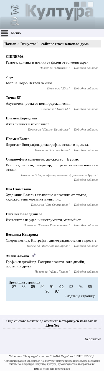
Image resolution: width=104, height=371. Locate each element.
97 (57, 291)
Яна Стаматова (18, 189)
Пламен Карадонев (21, 118)
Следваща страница (80, 296)
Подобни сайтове (86, 67)
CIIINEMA (14, 56)
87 (14, 287)
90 (42, 287)
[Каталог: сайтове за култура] (48, 26)
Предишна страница (24, 282)
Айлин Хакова (17, 256)
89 (33, 287)
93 (71, 287)
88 (24, 287)
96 (47, 291)
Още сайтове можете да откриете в (52, 323)
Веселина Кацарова (22, 234)
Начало (10, 44)
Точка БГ (13, 98)
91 (52, 287)
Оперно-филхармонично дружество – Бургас (42, 159)
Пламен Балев (17, 139)
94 (81, 287)
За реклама (92, 339)
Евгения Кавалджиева (24, 214)
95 (90, 287)
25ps (9, 77)
